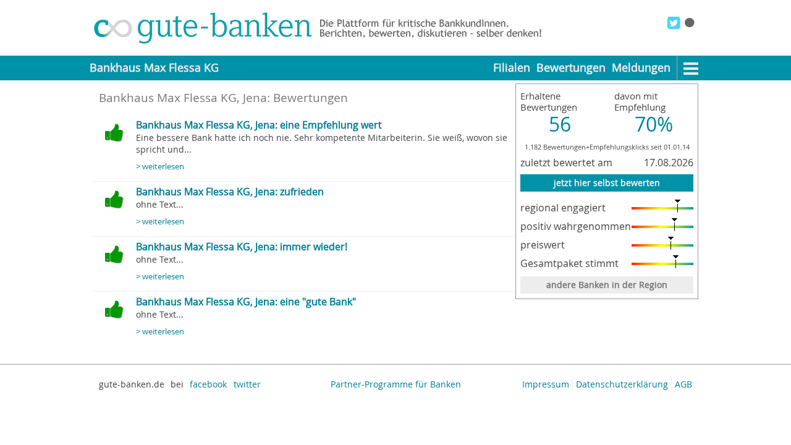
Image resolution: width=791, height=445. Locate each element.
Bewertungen (571, 68)
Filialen (511, 68)
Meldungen (641, 68)
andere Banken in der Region (606, 284)
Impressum (545, 384)
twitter (247, 384)
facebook (208, 384)
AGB (683, 384)
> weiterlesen (160, 166)
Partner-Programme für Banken (396, 384)
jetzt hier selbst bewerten (607, 183)
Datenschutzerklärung (622, 384)
